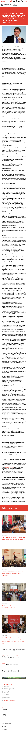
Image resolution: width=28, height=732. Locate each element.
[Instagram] (16, 1)
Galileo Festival (5, 724)
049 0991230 (5, 698)
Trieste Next (4, 726)
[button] (26, 1)
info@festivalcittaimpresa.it (9, 700)
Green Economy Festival (6, 723)
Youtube (4, 714)
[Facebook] (14, 1)
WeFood (3, 728)
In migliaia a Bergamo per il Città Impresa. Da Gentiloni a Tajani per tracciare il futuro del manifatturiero (12, 573)
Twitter (4, 711)
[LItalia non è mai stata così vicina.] (14, 678)
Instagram (5, 712)
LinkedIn (4, 715)
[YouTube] (22, 1)
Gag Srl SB (9, 703)
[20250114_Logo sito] (9, 5)
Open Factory (4, 729)
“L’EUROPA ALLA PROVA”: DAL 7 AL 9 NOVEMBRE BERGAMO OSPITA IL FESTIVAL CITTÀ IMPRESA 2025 (14, 539)
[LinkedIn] (19, 1)
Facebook (5, 709)
